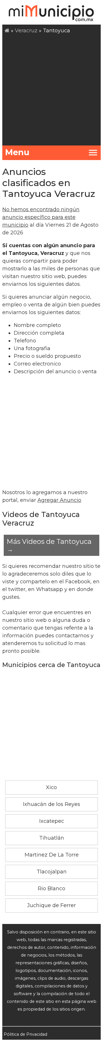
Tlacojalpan (52, 872)
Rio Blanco (51, 888)
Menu (17, 152)
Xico (51, 787)
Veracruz (26, 30)
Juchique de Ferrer (51, 905)
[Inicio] (7, 30)
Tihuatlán (51, 838)
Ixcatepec (51, 821)
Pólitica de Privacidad (25, 1034)
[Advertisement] (51, 88)
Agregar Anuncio (59, 500)
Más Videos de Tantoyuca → (49, 545)
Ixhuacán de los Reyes (51, 804)
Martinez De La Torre (52, 855)
